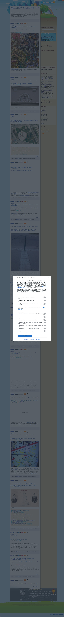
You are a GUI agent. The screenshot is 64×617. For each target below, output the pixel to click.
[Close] (49, 278)
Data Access (32, 339)
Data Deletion (26, 339)
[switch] (44, 297)
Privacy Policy (38, 339)
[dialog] (32, 308)
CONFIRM (25, 335)
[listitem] (32, 295)
